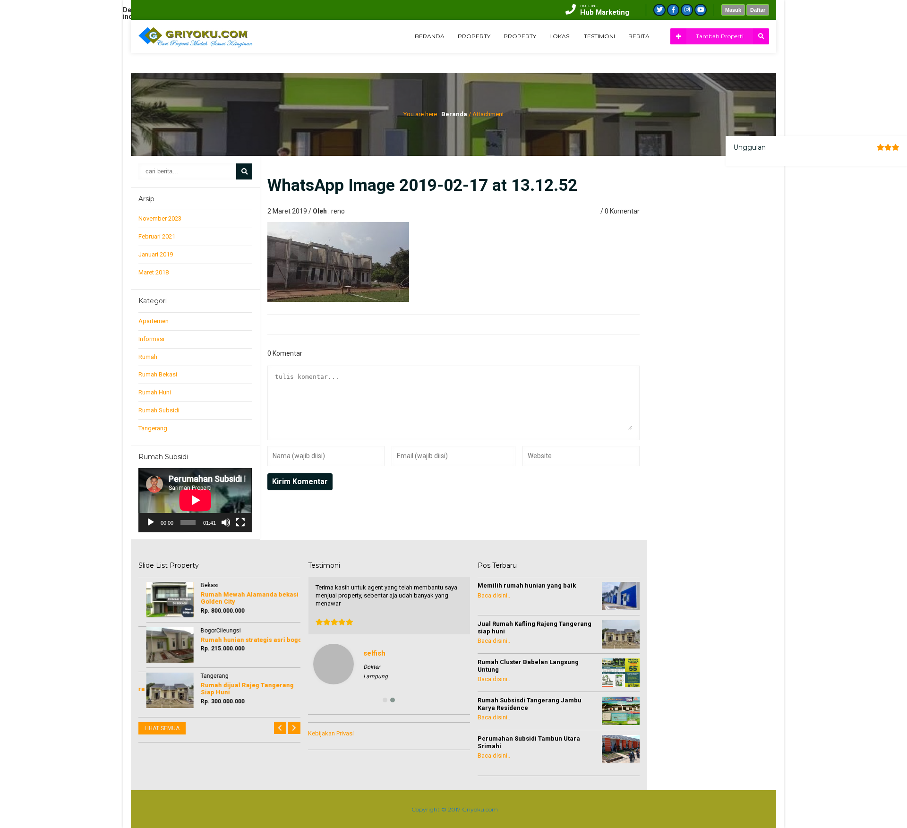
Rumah (147, 356)
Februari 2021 (156, 236)
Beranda (454, 114)
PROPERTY (474, 36)
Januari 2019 (155, 254)
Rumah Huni (154, 392)
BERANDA (430, 36)
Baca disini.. (494, 595)
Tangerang (152, 428)
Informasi (151, 338)
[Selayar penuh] (240, 522)
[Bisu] (226, 522)
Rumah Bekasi (157, 374)
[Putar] (150, 522)
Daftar (757, 10)
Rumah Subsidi (159, 410)
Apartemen (153, 320)
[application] (195, 500)
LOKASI (560, 36)
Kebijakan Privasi (331, 733)
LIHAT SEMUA (162, 728)
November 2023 (159, 218)
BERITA (639, 36)
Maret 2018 (153, 272)
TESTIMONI (599, 36)
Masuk (733, 10)
